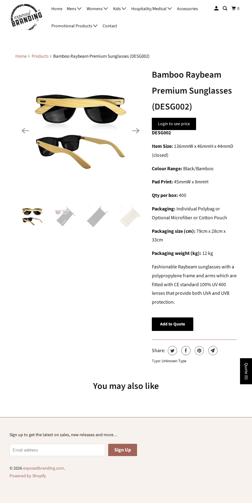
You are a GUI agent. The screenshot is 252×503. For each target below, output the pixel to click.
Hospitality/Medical (149, 9)
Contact (110, 26)
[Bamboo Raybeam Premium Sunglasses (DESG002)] (80, 131)
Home (56, 9)
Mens (72, 9)
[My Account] (217, 8)
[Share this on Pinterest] (198, 350)
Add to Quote (172, 324)
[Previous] (25, 130)
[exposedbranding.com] (26, 17)
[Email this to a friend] (212, 350)
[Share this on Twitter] (171, 350)
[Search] (225, 8)
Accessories (187, 9)
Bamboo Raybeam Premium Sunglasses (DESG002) (192, 90)
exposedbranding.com (43, 468)
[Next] (136, 130)
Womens (95, 9)
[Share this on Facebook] (185, 350)
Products (40, 56)
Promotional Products (72, 26)
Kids (117, 9)
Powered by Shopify (28, 476)
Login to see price (174, 124)
